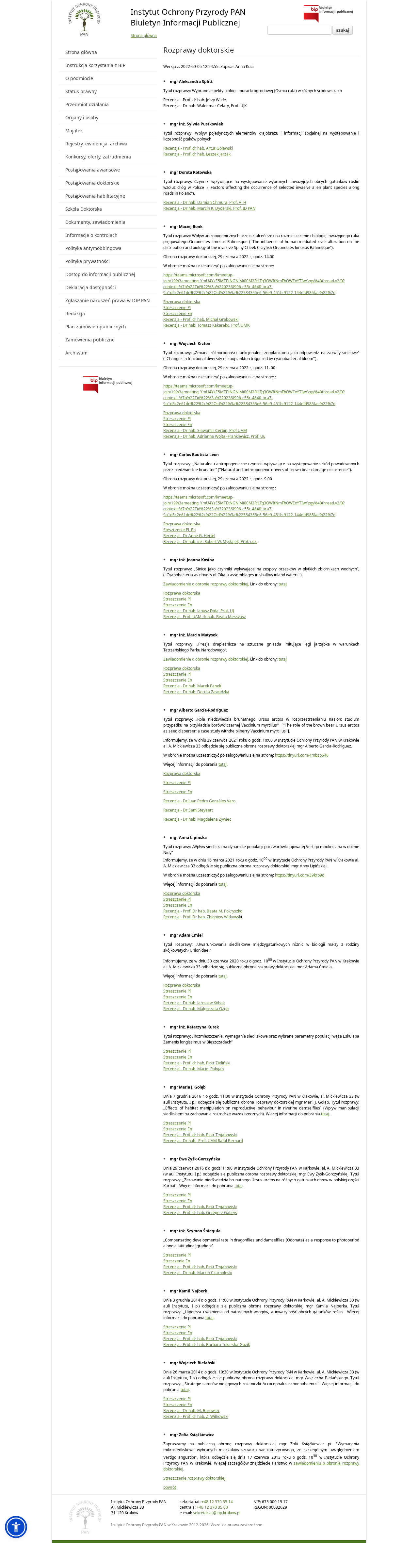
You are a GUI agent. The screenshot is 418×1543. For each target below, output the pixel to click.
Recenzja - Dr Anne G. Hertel (189, 535)
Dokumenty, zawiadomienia (95, 222)
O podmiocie (79, 78)
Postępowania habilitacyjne (95, 196)
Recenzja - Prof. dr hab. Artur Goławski (198, 148)
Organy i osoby (81, 117)
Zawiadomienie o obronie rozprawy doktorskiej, (206, 584)
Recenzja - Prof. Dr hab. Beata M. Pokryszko (202, 911)
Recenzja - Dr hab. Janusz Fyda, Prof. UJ (198, 611)
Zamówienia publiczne (90, 340)
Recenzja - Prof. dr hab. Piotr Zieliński (196, 1063)
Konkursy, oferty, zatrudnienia (98, 157)
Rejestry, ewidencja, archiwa (96, 143)
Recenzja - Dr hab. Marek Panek (192, 686)
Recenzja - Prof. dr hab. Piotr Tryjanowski (200, 1135)
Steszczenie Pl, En (179, 530)
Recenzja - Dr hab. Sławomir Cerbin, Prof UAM (205, 430)
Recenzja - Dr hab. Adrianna (189, 436)
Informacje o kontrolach (91, 235)
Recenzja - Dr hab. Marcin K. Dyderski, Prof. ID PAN (209, 208)
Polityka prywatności (87, 261)
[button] (16, 1527)
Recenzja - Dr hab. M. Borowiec (191, 1410)
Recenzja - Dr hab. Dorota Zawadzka (196, 692)
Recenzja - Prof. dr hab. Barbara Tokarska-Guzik (206, 1344)
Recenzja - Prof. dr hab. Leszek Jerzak (197, 154)
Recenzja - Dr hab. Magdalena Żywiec (197, 819)
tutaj (283, 584)
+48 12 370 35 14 (217, 1501)
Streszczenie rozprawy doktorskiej (194, 1478)
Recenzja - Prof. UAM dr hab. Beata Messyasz (204, 616)
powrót (169, 1487)
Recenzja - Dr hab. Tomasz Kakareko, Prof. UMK (206, 325)
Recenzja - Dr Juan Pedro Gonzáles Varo (199, 801)
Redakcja (75, 313)
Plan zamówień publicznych (95, 326)
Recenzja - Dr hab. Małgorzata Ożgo (196, 1008)
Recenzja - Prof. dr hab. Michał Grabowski (200, 319)
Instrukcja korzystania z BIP (95, 65)
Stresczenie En (176, 1261)
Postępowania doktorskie (92, 183)
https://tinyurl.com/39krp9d (299, 875)
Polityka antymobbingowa (93, 248)
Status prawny (81, 91)
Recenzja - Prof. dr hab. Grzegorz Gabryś (200, 1212)
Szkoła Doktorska (83, 209)
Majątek (74, 130)
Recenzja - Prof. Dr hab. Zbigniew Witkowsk (202, 917)
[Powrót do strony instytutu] (84, 20)
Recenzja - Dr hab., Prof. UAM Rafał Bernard (203, 1140)
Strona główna (144, 35)
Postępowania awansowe (92, 170)
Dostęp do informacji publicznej (100, 274)
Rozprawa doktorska (181, 301)
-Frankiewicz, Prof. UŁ (245, 436)
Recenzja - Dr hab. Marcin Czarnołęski (197, 1272)
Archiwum (76, 353)
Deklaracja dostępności (90, 287)
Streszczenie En (177, 313)
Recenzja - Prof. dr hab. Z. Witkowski (195, 1416)
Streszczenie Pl (177, 307)
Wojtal (220, 436)
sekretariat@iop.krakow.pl (216, 1513)
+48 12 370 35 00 (212, 1507)
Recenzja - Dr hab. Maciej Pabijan (193, 1069)
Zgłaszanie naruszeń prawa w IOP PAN (107, 300)
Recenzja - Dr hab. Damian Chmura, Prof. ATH (204, 202)
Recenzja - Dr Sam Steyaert (188, 810)
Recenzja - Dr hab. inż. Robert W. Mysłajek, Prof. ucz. (210, 541)
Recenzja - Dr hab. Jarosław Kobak (194, 1003)
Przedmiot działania (87, 104)
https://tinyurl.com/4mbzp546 (302, 755)
